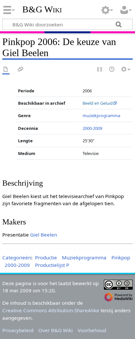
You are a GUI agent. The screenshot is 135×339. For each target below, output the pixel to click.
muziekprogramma (101, 115)
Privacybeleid (17, 330)
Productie (46, 257)
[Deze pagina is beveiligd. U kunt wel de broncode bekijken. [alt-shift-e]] (100, 69)
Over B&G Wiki (55, 330)
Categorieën (16, 257)
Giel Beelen (43, 234)
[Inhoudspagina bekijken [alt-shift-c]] (6, 69)
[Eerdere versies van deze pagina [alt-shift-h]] (112, 69)
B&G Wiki (42, 9)
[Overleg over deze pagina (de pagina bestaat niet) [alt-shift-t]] (20, 69)
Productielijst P (52, 265)
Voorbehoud (92, 330)
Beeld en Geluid (98, 103)
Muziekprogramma (84, 257)
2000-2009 (92, 128)
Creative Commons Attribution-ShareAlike (50, 310)
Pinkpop (120, 257)
